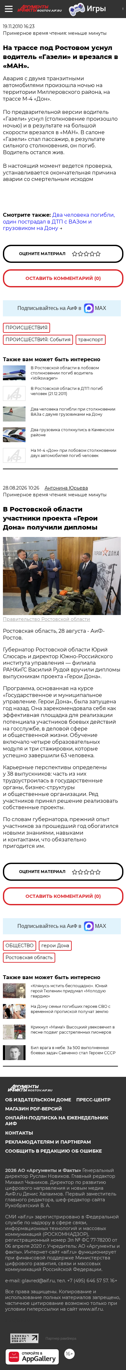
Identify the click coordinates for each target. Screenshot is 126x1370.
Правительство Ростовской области (46, 619)
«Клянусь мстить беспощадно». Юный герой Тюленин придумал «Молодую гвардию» (69, 990)
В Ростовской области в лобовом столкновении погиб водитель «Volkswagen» (65, 373)
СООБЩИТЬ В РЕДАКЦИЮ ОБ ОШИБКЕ (53, 1151)
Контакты (19, 1133)
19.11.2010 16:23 (19, 26)
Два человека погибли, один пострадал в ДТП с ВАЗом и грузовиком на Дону (59, 222)
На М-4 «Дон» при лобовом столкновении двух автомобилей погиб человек (73, 453)
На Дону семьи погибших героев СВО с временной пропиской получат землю (70, 1009)
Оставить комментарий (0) (63, 278)
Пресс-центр (93, 1100)
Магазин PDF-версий (33, 1109)
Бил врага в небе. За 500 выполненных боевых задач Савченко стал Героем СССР (73, 1050)
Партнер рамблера (61, 1338)
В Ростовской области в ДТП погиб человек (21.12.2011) (67, 391)
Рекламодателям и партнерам (48, 1142)
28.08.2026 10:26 (21, 488)
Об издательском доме (38, 1100)
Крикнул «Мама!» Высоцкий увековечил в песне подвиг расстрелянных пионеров (73, 1030)
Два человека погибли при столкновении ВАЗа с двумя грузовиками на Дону (73, 412)
